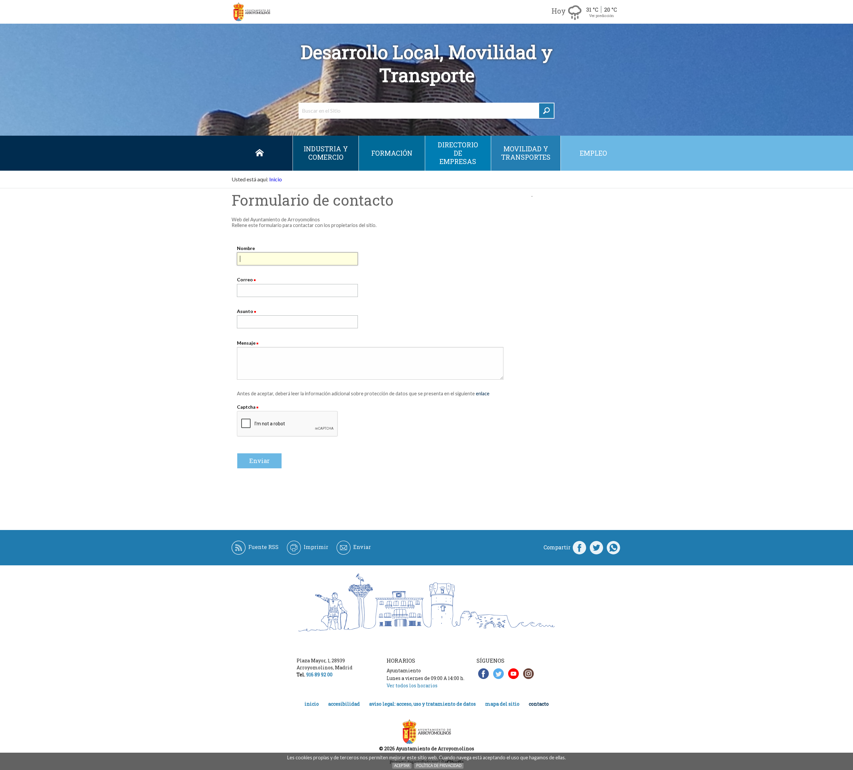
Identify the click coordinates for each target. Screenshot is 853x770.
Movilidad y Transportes (525, 152)
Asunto (245, 311)
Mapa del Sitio (502, 704)
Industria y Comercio (326, 152)
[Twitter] (596, 547)
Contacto (539, 704)
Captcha (247, 407)
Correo (245, 279)
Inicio (260, 153)
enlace (482, 393)
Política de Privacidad (438, 765)
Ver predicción (601, 15)
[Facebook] (579, 547)
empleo (593, 153)
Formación (392, 153)
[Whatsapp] (613, 547)
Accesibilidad (344, 704)
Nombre (246, 248)
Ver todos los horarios (412, 685)
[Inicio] (252, 12)
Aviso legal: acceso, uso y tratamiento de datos (422, 704)
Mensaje (246, 343)
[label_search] (546, 111)
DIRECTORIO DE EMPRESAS (458, 153)
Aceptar (402, 765)
